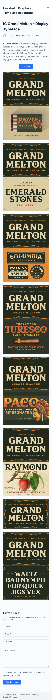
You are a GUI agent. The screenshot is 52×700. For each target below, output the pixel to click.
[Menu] (48, 7)
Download (26, 66)
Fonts (36, 36)
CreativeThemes (10, 697)
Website (8, 642)
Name (8, 626)
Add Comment (12, 650)
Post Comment (12, 682)
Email (8, 634)
